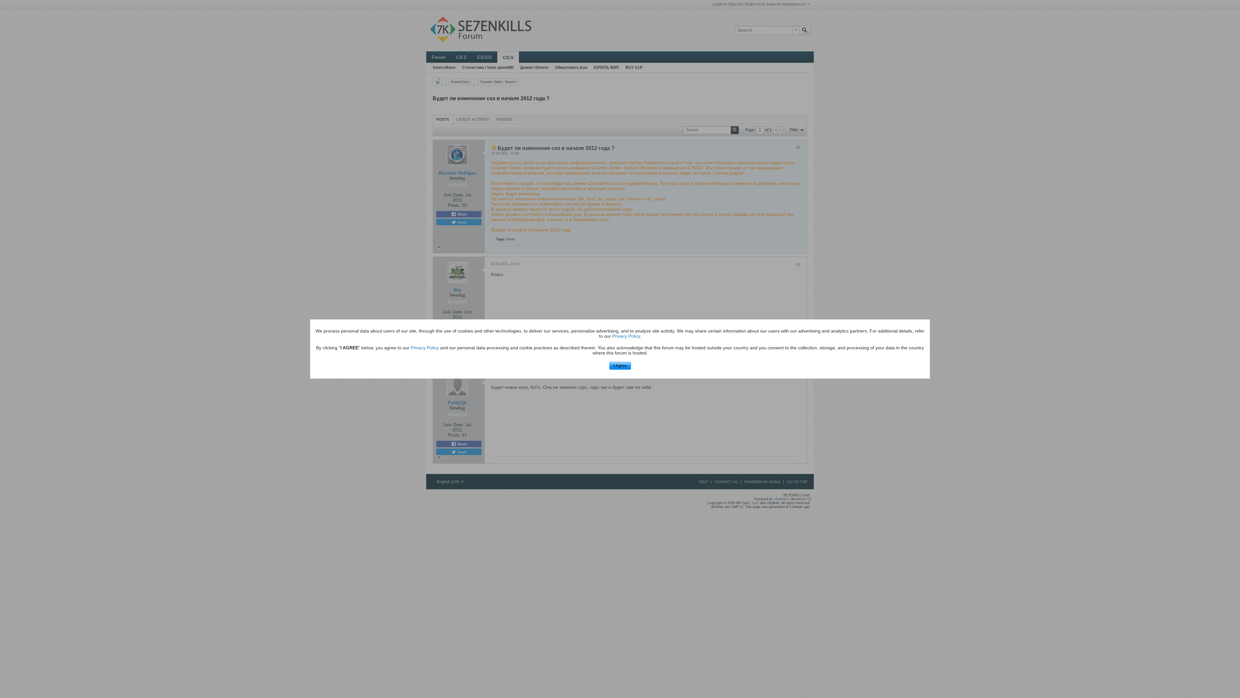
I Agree (620, 366)
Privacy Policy (626, 336)
